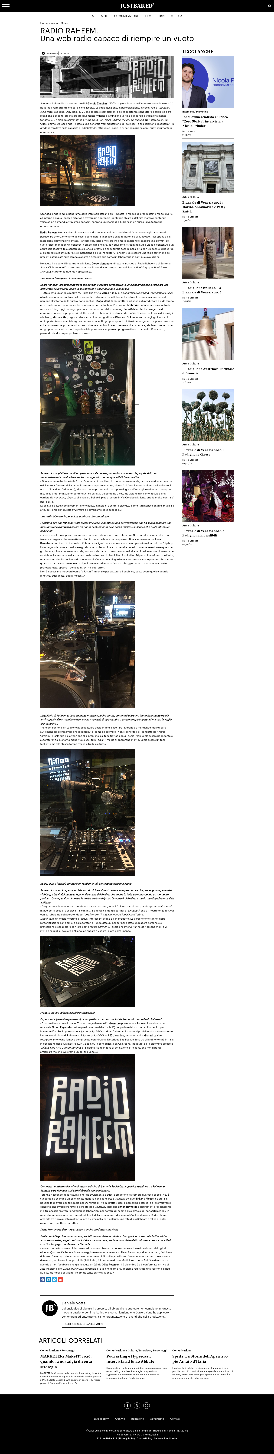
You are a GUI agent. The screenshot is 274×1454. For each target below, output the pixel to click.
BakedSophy (101, 1418)
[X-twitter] (137, 1405)
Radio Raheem (49, 232)
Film (148, 16)
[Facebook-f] (127, 1405)
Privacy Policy (127, 1438)
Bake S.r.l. (111, 1438)
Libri (161, 16)
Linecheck (118, 898)
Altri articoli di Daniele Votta (84, 1324)
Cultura (194, 197)
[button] (269, 6)
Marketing (202, 111)
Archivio (120, 1418)
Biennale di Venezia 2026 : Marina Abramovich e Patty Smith (203, 207)
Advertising (157, 1418)
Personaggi (68, 1350)
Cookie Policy (144, 1438)
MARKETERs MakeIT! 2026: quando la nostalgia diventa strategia (66, 1362)
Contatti (175, 1418)
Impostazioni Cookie (165, 1438)
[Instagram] (146, 1405)
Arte (104, 16)
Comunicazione (126, 16)
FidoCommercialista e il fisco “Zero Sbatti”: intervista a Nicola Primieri (205, 122)
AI (93, 16)
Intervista (188, 111)
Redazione (137, 1418)
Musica (176, 16)
